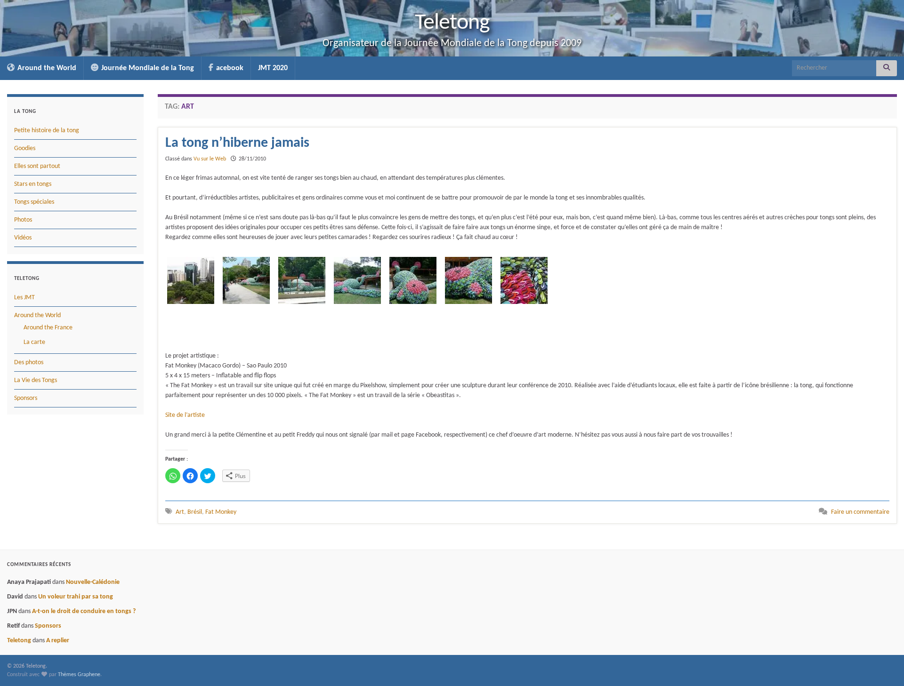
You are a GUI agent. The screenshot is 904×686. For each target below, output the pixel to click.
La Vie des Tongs (35, 380)
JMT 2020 (273, 68)
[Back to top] (883, 665)
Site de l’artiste (185, 415)
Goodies (24, 148)
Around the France (48, 327)
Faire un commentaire (860, 512)
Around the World (46, 68)
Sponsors (25, 398)
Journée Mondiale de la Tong (146, 68)
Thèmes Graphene (79, 675)
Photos (23, 219)
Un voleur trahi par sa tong (75, 596)
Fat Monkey (220, 512)
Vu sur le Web (210, 159)
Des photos (28, 362)
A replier (57, 640)
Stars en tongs (32, 184)
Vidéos (23, 237)
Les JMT (24, 297)
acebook (228, 68)
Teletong (452, 23)
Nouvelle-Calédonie (93, 582)
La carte (34, 342)
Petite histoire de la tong (46, 130)
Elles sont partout (37, 166)
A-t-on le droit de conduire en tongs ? (84, 611)
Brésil (194, 512)
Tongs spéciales (34, 202)
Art (180, 512)
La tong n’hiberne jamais (237, 143)
